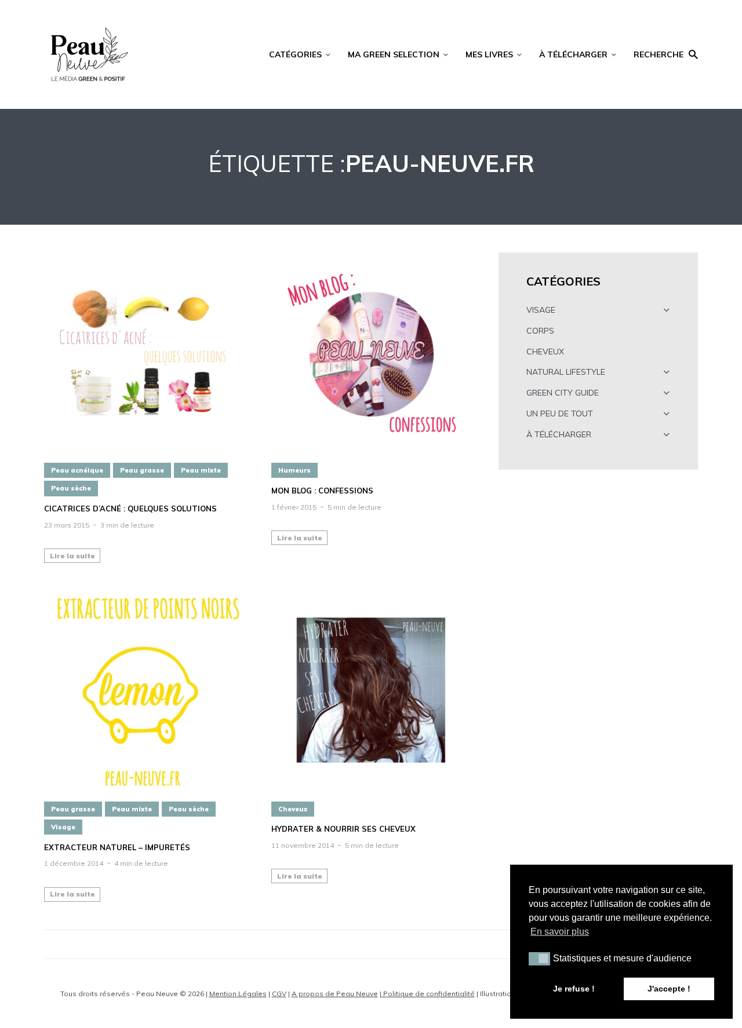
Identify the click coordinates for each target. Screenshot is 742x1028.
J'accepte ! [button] (669, 988)
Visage (63, 827)
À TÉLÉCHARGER (573, 54)
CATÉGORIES (295, 54)
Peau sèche (71, 488)
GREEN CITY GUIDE (562, 392)
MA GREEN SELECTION (393, 54)
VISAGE (540, 310)
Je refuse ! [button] (574, 988)
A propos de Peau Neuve (335, 993)
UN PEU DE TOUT (559, 413)
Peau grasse (142, 470)
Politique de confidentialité (428, 993)
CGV (279, 993)
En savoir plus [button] (559, 931)
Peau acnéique (77, 470)
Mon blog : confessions (322, 490)
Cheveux (292, 809)
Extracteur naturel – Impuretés (117, 847)
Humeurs (294, 470)
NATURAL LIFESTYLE (565, 372)
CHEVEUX (545, 351)
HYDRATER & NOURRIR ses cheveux (343, 829)
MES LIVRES (489, 54)
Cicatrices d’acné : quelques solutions (130, 508)
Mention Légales (238, 993)
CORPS (540, 330)
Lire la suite (72, 555)
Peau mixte (201, 470)
